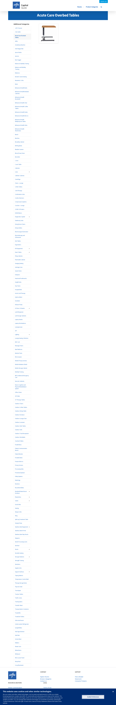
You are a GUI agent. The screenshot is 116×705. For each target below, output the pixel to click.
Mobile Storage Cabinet (21, 368)
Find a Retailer (79, 677)
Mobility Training (19, 372)
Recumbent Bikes (19, 487)
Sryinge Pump (18, 523)
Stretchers (17, 564)
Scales (16, 500)
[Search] (101, 7)
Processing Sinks (19, 469)
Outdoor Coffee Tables (21, 407)
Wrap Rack (17, 661)
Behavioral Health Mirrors (21, 116)
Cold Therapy (18, 190)
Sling (16, 515)
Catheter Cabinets (19, 175)
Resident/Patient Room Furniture (21, 492)
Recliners (17, 484)
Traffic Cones (18, 598)
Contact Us (43, 681)
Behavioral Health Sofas (21, 125)
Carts (16, 172)
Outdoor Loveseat (19, 422)
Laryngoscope (18, 327)
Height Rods (18, 282)
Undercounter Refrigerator (22, 624)
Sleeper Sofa (18, 512)
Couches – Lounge (19, 205)
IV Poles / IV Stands (20, 308)
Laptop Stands (18, 319)
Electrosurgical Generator (21, 232)
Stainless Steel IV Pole (20, 530)
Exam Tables (18, 252)
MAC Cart (17, 342)
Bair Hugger (18, 60)
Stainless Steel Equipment (21, 527)
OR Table (17, 396)
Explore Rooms (44, 677)
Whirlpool (17, 654)
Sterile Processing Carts (21, 542)
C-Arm (16, 160)
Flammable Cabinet (20, 260)
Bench (16, 134)
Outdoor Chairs (19, 403)
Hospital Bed (18, 289)
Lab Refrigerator (19, 312)
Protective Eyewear (20, 472)
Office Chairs (18, 392)
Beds (16, 84)
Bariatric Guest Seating (21, 77)
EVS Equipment (19, 248)
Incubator (17, 301)
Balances (17, 73)
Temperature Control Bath (22, 579)
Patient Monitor (19, 454)
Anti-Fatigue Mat (19, 48)
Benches (17, 138)
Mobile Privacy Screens (21, 360)
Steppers (17, 538)
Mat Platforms (18, 349)
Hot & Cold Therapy (20, 293)
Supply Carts (18, 568)
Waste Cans (18, 646)
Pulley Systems (18, 476)
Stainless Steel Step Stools (21, 534)
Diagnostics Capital (20, 217)
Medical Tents (18, 353)
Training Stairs (18, 601)
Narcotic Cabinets (19, 381)
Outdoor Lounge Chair (21, 418)
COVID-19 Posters (19, 209)
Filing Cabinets (18, 256)
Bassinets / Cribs (19, 80)
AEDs (16, 41)
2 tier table (18, 32)
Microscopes (18, 357)
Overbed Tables (19, 441)
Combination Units (20, 194)
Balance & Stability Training (22, 63)
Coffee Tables (18, 187)
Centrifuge (17, 179)
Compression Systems (20, 202)
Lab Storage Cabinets (20, 316)
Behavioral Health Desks (21, 112)
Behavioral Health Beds (21, 88)
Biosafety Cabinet (19, 142)
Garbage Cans (18, 267)
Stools (16, 549)
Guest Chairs (18, 271)
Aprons (17, 56)
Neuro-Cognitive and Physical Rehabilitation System (20, 386)
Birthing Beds (18, 146)
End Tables (18, 241)
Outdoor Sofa (18, 429)
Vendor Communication (15, 687)
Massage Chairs (19, 345)
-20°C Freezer (18, 28)
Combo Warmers (19, 198)
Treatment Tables (19, 616)
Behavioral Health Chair (21, 103)
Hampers (17, 274)
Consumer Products (81, 681)
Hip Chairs (17, 286)
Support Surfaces (19, 572)
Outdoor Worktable (20, 437)
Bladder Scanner (19, 149)
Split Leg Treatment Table (21, 519)
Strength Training (19, 560)
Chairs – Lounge (19, 183)
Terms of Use (47, 687)
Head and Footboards (21, 278)
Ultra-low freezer (19, 620)
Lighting (17, 334)
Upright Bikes (18, 628)
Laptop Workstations (20, 323)
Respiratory (18, 497)
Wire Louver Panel (19, 658)
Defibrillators (18, 213)
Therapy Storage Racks (21, 583)
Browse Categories (45, 679)
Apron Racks (18, 52)
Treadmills (17, 613)
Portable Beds (18, 457)
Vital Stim (17, 635)
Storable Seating (19, 553)
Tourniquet (18, 590)
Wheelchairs (18, 650)
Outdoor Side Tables (20, 426)
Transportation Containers (22, 609)
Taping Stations (19, 575)
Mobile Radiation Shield (21, 364)
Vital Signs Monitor (19, 631)
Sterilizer (17, 545)
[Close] (113, 692)
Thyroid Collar (18, 586)
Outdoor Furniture (19, 415)
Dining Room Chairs (20, 224)
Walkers (17, 643)
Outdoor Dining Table (20, 411)
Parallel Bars (18, 444)
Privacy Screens (19, 465)
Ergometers (18, 245)
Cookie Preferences (93, 697)
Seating (17, 508)
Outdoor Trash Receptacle (22, 433)
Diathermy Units (19, 220)
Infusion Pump (18, 304)
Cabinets (17, 168)
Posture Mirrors (19, 461)
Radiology (17, 480)
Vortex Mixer (18, 639)
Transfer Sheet (18, 605)
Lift (16, 330)
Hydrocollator (18, 297)
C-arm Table (18, 164)
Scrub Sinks (18, 504)
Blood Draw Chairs (20, 153)
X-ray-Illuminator (19, 665)
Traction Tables (19, 594)
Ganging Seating (19, 263)
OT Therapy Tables (20, 400)
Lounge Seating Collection (21, 338)
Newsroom (78, 679)
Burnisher (17, 157)
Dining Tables (18, 228)
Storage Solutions (19, 557)
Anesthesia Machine (20, 45)
